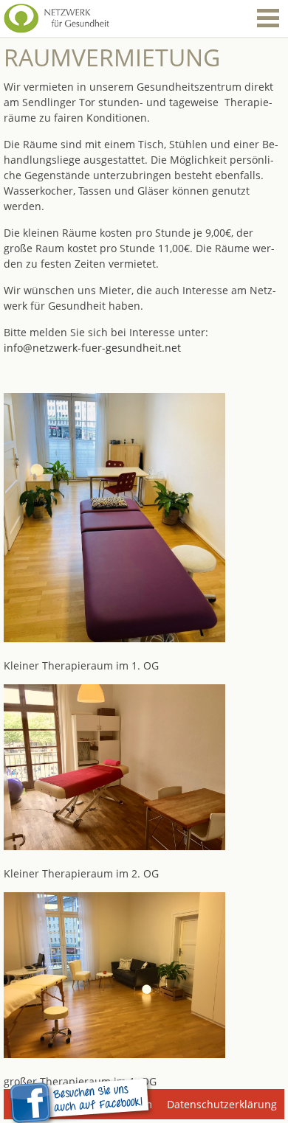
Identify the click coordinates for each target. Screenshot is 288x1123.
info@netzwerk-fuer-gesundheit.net (92, 348)
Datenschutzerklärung (222, 1104)
